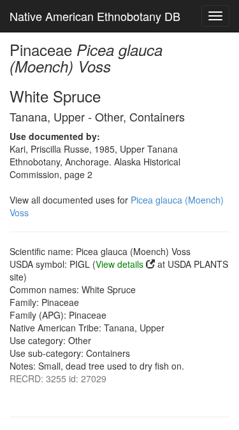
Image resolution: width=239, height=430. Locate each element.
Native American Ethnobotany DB (95, 16)
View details (119, 264)
